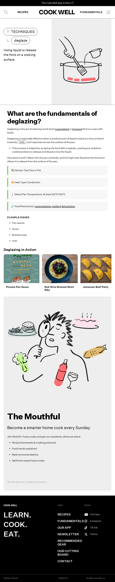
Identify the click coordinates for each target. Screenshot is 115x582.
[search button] (6, 12)
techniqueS (23, 32)
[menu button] (108, 12)
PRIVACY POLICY (11, 578)
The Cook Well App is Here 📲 (57, 2)
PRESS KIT (63, 578)
